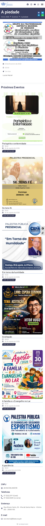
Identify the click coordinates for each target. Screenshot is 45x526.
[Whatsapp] (38, 4)
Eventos (15, 17)
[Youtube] (34, 4)
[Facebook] (27, 4)
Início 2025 (5, 17)
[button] (42, 4)
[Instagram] (31, 4)
